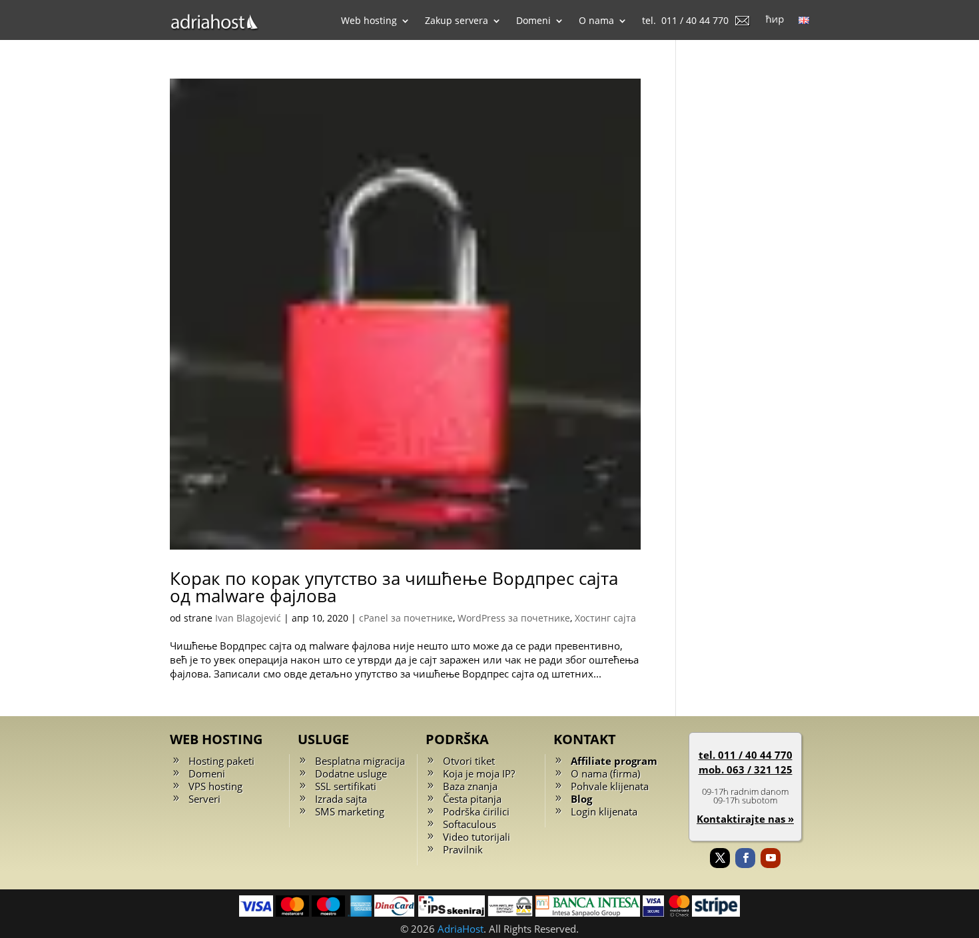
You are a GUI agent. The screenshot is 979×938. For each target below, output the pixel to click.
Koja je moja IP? (479, 773)
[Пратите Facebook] (745, 858)
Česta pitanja (472, 798)
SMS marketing (349, 811)
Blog (581, 798)
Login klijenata (604, 811)
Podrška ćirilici (476, 811)
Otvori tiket (469, 760)
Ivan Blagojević (248, 618)
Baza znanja (470, 786)
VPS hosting (215, 786)
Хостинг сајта (605, 618)
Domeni (206, 773)
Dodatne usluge (351, 773)
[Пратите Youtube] (771, 858)
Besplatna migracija (360, 760)
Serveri (204, 798)
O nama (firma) (605, 773)
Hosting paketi (221, 760)
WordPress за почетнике (514, 618)
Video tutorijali (476, 836)
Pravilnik (463, 849)
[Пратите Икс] (720, 858)
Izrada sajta (341, 798)
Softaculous (469, 824)
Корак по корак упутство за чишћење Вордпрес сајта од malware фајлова (394, 587)
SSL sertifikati (345, 786)
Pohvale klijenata (610, 786)
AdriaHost (461, 928)
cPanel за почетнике (406, 618)
